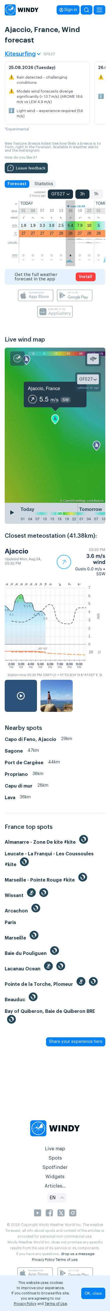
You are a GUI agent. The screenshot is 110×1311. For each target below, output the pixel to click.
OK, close (93, 1293)
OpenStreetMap (74, 500)
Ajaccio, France (44, 388)
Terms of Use (56, 1303)
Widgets (55, 1176)
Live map (55, 1149)
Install (85, 277)
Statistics (44, 184)
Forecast (17, 184)
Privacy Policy (43, 1260)
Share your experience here (75, 1042)
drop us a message (77, 1254)
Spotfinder (55, 1167)
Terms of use (66, 1260)
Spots (55, 1158)
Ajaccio (16, 551)
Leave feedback (30, 168)
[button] (81, 561)
